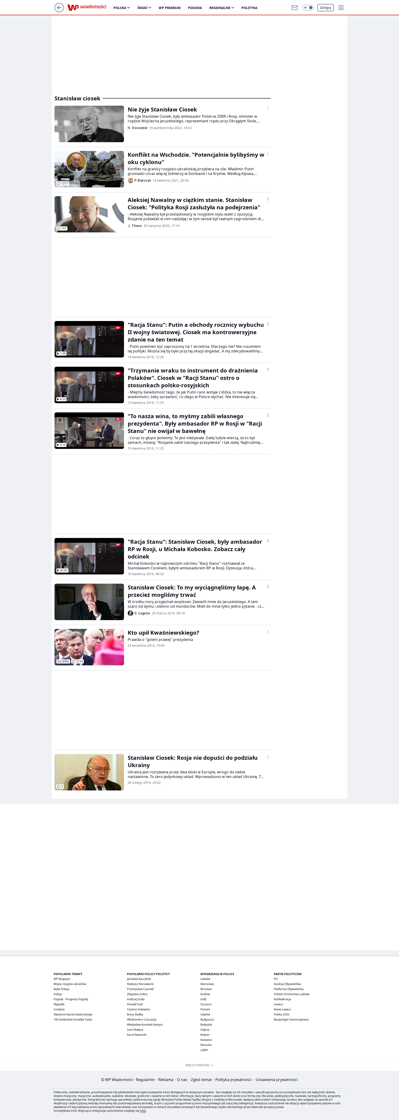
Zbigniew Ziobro (137, 994)
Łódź (203, 999)
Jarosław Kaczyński (139, 979)
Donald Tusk (135, 1004)
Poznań (205, 1009)
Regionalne (219, 8)
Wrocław (206, 989)
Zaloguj (325, 7)
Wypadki (59, 1004)
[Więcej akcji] (268, 108)
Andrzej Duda (136, 999)
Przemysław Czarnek (140, 989)
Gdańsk (205, 1014)
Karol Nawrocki (136, 1035)
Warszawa (207, 984)
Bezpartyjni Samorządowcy (291, 1019)
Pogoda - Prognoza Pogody (71, 999)
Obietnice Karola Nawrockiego (73, 1014)
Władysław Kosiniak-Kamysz (145, 1025)
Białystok (206, 1025)
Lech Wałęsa (135, 1030)
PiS (276, 979)
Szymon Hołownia (138, 1009)
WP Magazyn (62, 979)
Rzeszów (206, 1045)
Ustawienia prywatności (276, 1079)
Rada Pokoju (61, 989)
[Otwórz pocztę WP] (294, 7)
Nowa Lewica (282, 1009)
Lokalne (205, 979)
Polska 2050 (281, 1014)
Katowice (206, 1040)
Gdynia (204, 1030)
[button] (308, 7)
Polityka (249, 8)
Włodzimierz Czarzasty (141, 1019)
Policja (58, 994)
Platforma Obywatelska (289, 989)
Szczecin (206, 1004)
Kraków (205, 994)
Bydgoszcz (207, 1019)
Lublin (204, 1050)
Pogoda (195, 8)
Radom (204, 1035)
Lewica (278, 1004)
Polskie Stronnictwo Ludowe (291, 994)
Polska (120, 8)
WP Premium (170, 8)
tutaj (143, 1111)
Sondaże (59, 1009)
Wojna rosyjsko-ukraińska (70, 984)
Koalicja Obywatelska (287, 984)
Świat (142, 8)
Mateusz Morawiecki (140, 984)
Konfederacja (282, 999)
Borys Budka (135, 1014)
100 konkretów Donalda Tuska (73, 1019)
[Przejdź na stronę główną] (59, 10)
